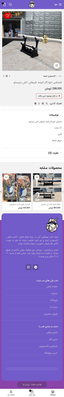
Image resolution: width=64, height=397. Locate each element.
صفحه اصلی (52, 286)
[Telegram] (36, 267)
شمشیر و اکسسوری (48, 346)
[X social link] (47, 103)
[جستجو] (10, 4)
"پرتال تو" (26, 384)
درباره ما (53, 307)
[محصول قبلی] (9, 76)
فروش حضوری (50, 314)
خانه (60, 76)
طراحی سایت (32, 384)
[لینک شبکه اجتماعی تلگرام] (35, 103)
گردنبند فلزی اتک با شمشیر (20, 204)
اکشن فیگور (52, 332)
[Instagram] (28, 267)
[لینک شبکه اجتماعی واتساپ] (39, 103)
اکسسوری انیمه (49, 76)
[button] (6, 177)
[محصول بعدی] (3, 76)
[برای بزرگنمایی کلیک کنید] (57, 66)
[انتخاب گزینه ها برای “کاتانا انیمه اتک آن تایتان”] (36, 177)
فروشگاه (53, 300)
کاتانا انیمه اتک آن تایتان (50, 204)
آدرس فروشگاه (50, 353)
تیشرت (54, 293)
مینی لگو (53, 339)
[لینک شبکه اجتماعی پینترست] (43, 103)
